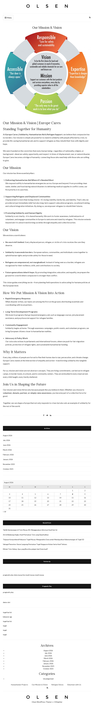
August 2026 (7, 435)
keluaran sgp (7, 617)
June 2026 (7, 445)
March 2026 (7, 450)
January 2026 (8, 459)
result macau (39, 575)
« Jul (4, 512)
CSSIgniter (58, 702)
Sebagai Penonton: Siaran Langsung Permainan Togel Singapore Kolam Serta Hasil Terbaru (35, 544)
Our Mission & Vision (40, 685)
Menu (9, 17)
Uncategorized (48, 679)
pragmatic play (8, 575)
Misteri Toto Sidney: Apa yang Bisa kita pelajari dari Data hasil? (25, 549)
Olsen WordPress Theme (41, 702)
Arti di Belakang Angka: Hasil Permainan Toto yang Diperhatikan (26, 535)
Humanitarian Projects (19, 685)
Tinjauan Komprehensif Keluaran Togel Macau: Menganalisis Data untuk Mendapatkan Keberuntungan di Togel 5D (43, 540)
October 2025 (8, 469)
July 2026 (6, 440)
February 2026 (8, 455)
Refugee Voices (57, 685)
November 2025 (9, 464)
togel (5, 626)
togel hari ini (7, 612)
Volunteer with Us (74, 685)
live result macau (29, 575)
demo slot (6, 602)
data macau (18, 575)
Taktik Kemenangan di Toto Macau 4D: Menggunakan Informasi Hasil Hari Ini (30, 530)
